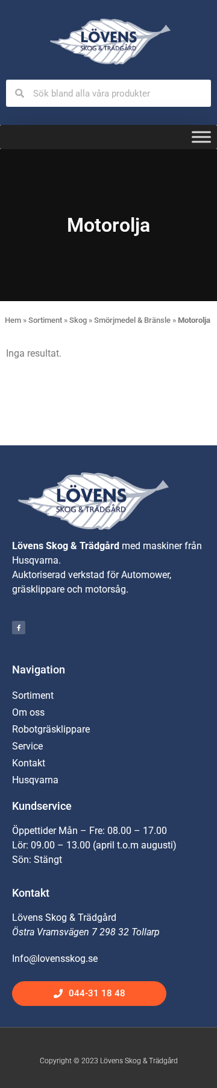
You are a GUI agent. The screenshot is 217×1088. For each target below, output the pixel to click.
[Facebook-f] (18, 627)
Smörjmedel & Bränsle (132, 320)
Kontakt (28, 763)
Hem (13, 320)
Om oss (28, 712)
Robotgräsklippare (51, 729)
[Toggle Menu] (201, 137)
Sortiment (45, 320)
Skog (78, 320)
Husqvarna (35, 780)
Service (27, 746)
